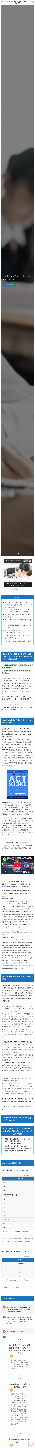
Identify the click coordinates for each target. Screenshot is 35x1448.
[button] (16, 553)
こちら (14, 1280)
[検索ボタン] (33, 2)
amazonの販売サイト (13, 887)
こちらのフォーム (19, 1361)
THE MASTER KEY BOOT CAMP (17, 2)
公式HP (20, 1241)
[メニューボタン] (2, 2)
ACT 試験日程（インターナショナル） (18, 635)
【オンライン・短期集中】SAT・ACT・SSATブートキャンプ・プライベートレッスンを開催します (18, 605)
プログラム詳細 (9, 284)
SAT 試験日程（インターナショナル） (18, 633)
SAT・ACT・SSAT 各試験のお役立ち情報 (18, 641)
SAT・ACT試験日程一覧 (12, 630)
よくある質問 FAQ (10, 638)
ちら (12, 1231)
